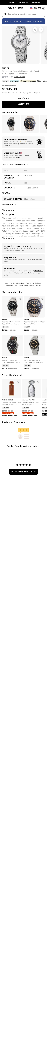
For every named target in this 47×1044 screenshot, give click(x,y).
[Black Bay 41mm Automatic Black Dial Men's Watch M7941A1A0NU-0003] (20, 299)
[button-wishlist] (39, 8)
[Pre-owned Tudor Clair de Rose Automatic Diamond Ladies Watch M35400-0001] (41, 29)
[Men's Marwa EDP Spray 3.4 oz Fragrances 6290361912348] (38, 382)
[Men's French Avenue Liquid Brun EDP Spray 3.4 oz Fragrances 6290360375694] (18, 382)
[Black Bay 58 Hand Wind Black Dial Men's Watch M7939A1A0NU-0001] (42, 299)
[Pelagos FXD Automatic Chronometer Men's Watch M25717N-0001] (20, 337)
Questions (19, 422)
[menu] (3, 8)
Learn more (7, 145)
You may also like (10, 112)
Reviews (7, 422)
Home (6, 283)
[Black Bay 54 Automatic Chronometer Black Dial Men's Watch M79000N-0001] (42, 337)
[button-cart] (43, 8)
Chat (16, 273)
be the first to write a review (23, 472)
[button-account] (35, 8)
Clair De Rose (36, 283)
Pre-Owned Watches (17, 283)
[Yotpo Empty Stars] (7, 77)
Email (10, 273)
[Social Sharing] (35, 29)
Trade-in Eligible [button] (29, 81)
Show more (7, 238)
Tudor (28, 283)
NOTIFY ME (23, 104)
